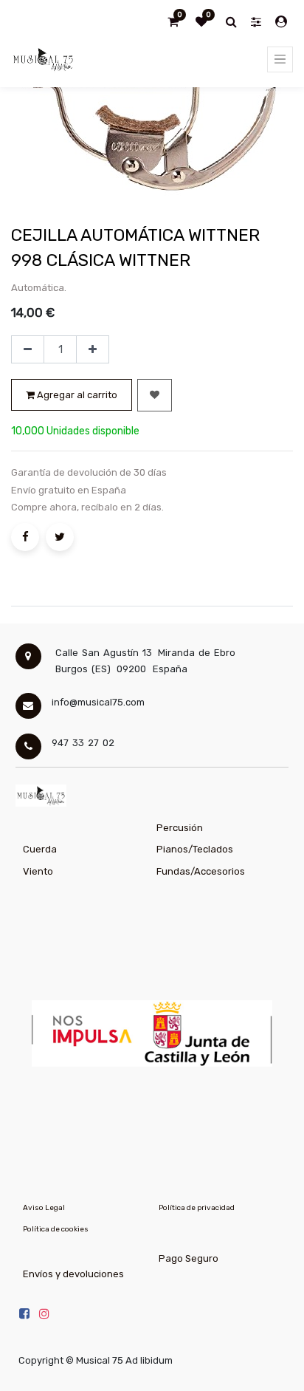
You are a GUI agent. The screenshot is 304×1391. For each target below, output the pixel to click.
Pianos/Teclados (194, 849)
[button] (154, 395)
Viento (38, 871)
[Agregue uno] (92, 349)
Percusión (179, 827)
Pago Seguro (188, 1258)
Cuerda (40, 849)
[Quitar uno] (27, 349)
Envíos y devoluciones (73, 1273)
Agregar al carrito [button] (76, 394)
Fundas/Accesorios (200, 871)
